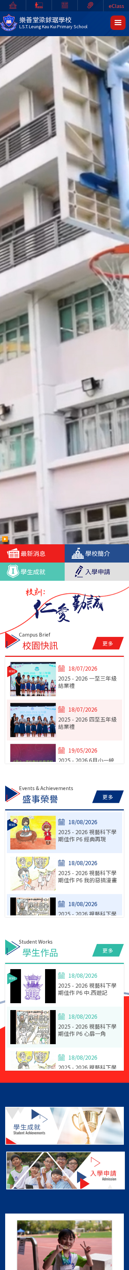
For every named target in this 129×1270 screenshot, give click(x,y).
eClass (116, 5)
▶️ (5, 538)
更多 (108, 643)
